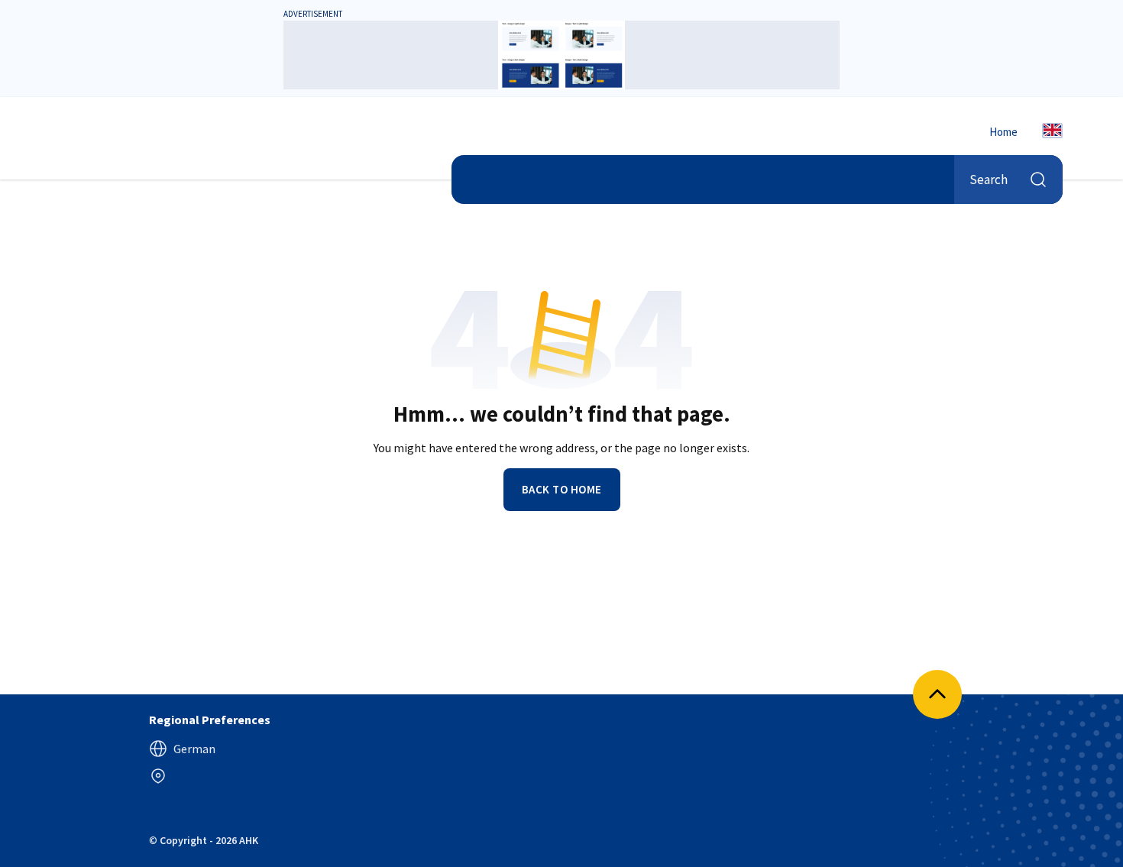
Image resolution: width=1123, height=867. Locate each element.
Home (1003, 132)
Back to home (562, 489)
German (194, 748)
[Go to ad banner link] (561, 55)
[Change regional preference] (158, 776)
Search (988, 178)
